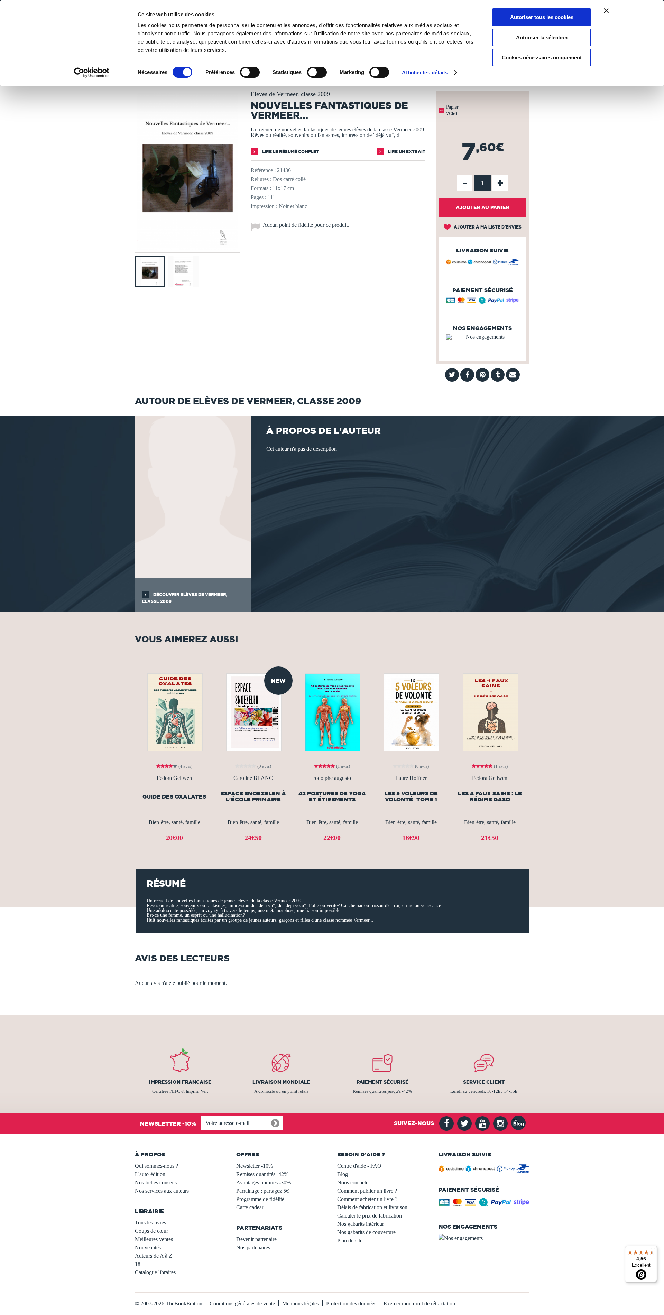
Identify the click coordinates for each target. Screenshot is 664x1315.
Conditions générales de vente (242, 1303)
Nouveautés (148, 1247)
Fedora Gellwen (174, 778)
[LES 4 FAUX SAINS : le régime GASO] (489, 712)
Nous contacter (353, 1182)
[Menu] (653, 1250)
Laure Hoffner (411, 778)
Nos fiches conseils (156, 1182)
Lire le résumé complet (290, 151)
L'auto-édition (150, 1174)
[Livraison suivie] (482, 263)
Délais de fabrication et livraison (372, 1207)
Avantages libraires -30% (263, 1182)
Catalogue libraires (155, 1272)
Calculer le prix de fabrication (369, 1216)
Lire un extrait (406, 151)
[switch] (250, 72)
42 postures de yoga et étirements (332, 796)
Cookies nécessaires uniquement (542, 57)
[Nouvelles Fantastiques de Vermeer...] (187, 248)
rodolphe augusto (332, 778)
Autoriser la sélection (542, 37)
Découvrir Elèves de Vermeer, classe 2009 (184, 598)
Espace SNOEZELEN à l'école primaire (253, 796)
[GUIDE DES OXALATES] (174, 712)
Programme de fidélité (260, 1199)
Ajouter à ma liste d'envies (487, 227)
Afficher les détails (425, 72)
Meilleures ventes (154, 1239)
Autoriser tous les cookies (541, 17)
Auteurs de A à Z (153, 1256)
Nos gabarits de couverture (366, 1232)
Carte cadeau (250, 1207)
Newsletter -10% (254, 1166)
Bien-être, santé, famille (174, 822)
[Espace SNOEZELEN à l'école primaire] (253, 712)
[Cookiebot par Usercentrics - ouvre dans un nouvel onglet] (92, 72)
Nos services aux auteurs (162, 1191)
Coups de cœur (151, 1231)
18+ (139, 1264)
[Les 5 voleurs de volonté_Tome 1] (410, 712)
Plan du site (349, 1240)
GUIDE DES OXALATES (174, 797)
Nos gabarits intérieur (360, 1224)
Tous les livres (150, 1222)
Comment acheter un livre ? (367, 1199)
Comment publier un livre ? (367, 1191)
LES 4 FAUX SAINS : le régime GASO (490, 796)
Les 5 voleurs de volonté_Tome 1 (411, 796)
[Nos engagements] (482, 337)
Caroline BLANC (253, 778)
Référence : (263, 170)
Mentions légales (300, 1303)
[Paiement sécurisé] (482, 302)
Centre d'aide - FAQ (359, 1166)
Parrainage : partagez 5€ (262, 1191)
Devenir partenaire (256, 1239)
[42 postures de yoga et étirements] (332, 712)
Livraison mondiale (281, 1082)
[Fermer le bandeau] (606, 10)
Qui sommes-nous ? (156, 1166)
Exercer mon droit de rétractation (419, 1303)
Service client (484, 1082)
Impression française (180, 1082)
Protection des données (351, 1303)
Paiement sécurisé (382, 1082)
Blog (342, 1174)
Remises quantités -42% (262, 1174)
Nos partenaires (253, 1247)
